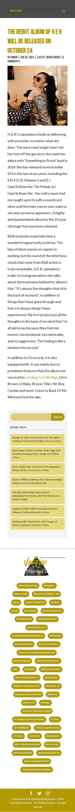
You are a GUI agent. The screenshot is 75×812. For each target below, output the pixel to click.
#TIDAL (55, 719)
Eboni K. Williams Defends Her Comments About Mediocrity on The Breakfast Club (37, 481)
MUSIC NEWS (53, 57)
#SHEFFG (53, 694)
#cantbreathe (35, 602)
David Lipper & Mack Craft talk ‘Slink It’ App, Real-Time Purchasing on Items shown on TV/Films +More (36, 454)
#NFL (15, 669)
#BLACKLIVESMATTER (46, 593)
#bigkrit (49, 585)
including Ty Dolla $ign (41, 377)
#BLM (16, 602)
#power (29, 669)
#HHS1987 (55, 635)
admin (14, 57)
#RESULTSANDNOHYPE (26, 685)
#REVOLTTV (53, 685)
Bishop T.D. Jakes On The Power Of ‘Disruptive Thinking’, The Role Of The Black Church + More (36, 439)
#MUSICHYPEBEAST (48, 660)
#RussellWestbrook (28, 694)
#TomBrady (21, 727)
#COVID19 (30, 610)
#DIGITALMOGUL (52, 610)
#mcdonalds (22, 660)
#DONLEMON (24, 619)
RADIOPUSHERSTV (49, 752)
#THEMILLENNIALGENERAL (29, 719)
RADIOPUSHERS (22, 752)
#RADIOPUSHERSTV (26, 677)
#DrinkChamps (47, 619)
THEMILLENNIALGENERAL (36, 769)
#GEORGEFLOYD (36, 627)
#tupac (18, 736)
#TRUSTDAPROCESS (47, 727)
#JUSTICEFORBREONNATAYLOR (36, 652)
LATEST (41, 57)
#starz (45, 702)
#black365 (20, 593)
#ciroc (55, 602)
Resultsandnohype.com (43, 798)
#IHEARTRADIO (23, 644)
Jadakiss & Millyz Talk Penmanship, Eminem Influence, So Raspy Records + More (34, 510)
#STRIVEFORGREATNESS (36, 711)
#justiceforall (49, 644)
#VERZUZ (34, 736)
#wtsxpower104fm (27, 744)
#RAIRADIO (51, 677)
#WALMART (53, 736)
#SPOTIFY (29, 702)
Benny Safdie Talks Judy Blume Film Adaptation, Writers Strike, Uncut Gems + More (36, 468)
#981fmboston (28, 585)
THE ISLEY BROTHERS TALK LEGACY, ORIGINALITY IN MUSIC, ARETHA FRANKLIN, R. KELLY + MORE (36, 496)
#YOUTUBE (52, 744)
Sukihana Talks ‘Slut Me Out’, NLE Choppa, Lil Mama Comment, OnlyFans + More (34, 523)
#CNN (14, 610)
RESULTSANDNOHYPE (36, 761)
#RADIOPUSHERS (51, 669)
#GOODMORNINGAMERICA (27, 635)
